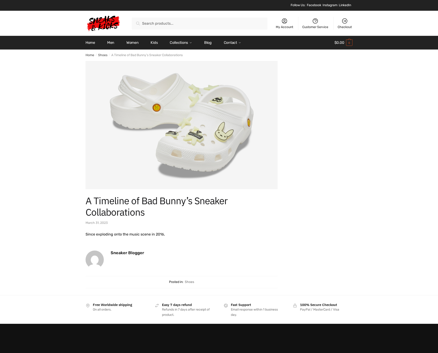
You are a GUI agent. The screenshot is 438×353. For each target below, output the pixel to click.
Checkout (345, 27)
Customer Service (315, 27)
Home (90, 55)
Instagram (330, 5)
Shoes (102, 55)
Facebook (314, 5)
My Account (284, 27)
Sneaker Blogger (127, 252)
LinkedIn (345, 5)
